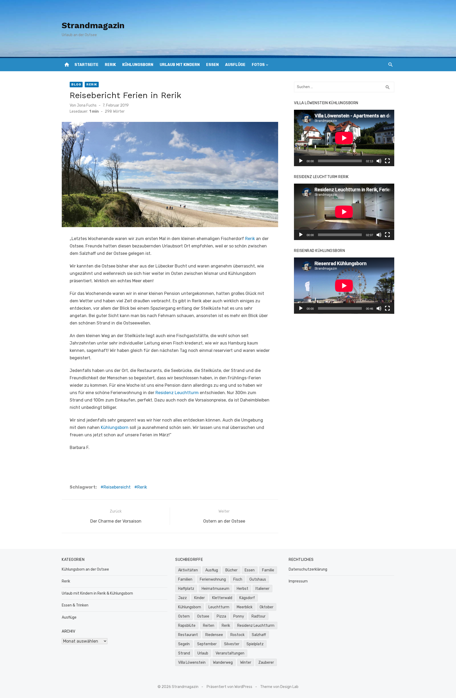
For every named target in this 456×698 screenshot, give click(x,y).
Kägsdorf (247, 598)
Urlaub (202, 653)
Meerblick (245, 607)
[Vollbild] (387, 161)
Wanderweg (223, 662)
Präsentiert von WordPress (229, 687)
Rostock (237, 635)
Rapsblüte (187, 625)
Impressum (298, 581)
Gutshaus (257, 579)
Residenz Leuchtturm (177, 392)
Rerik (110, 65)
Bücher (231, 570)
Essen (212, 65)
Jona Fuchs (87, 105)
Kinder (199, 598)
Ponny (238, 616)
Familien (185, 579)
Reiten (208, 625)
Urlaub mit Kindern (180, 65)
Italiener (262, 588)
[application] (344, 138)
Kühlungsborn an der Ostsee (85, 569)
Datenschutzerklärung (308, 569)
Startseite (86, 65)
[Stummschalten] (379, 161)
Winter (245, 662)
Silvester (231, 644)
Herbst (242, 588)
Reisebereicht (117, 487)
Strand (184, 653)
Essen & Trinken (75, 605)
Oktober (266, 607)
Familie (268, 570)
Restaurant (188, 635)
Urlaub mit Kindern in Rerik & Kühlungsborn (97, 593)
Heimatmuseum (215, 588)
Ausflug (211, 570)
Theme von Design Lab (279, 687)
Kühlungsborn (137, 65)
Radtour (258, 616)
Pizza (221, 616)
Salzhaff (259, 635)
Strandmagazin (93, 25)
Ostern (184, 616)
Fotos (258, 65)
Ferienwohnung (213, 579)
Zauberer (266, 662)
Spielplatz (255, 644)
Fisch (237, 579)
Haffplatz (186, 588)
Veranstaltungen (230, 653)
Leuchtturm (218, 607)
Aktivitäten (188, 570)
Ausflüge (235, 65)
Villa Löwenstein (192, 662)
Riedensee (214, 635)
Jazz (182, 598)
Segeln (184, 644)
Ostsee (203, 616)
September (207, 644)
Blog (76, 84)
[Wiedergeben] (300, 161)
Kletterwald (222, 598)
